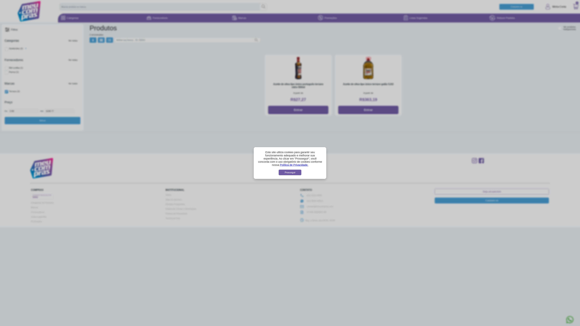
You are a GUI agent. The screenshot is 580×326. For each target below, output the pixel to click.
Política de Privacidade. (294, 164)
